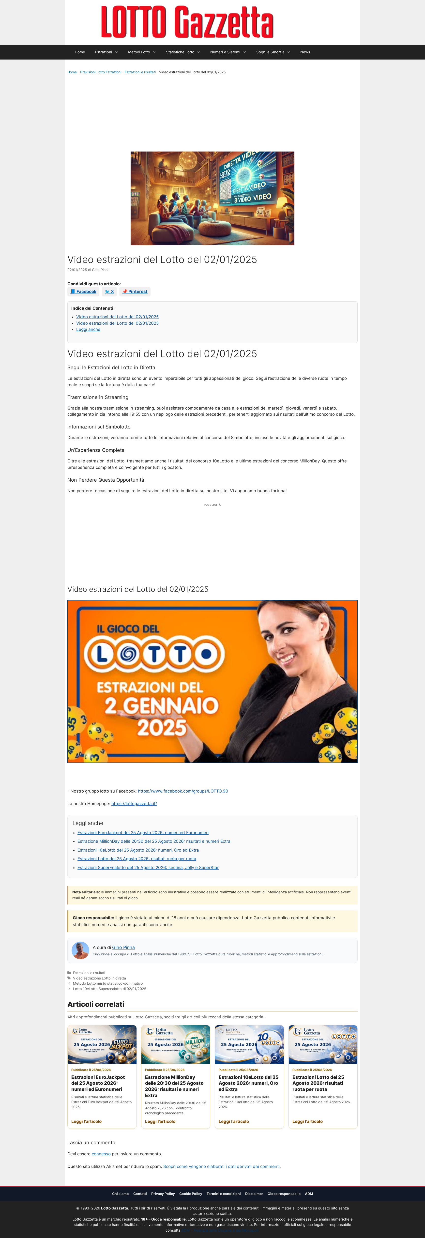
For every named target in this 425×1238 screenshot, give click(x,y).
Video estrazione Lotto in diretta (99, 978)
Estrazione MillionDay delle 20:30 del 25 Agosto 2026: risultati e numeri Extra (153, 841)
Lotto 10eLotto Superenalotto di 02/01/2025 (109, 989)
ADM (309, 1194)
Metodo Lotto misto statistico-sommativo (108, 983)
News (305, 52)
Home (80, 52)
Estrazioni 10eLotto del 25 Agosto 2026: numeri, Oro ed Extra (138, 850)
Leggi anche (88, 329)
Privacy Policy (163, 1194)
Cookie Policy (190, 1194)
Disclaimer (254, 1194)
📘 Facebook (83, 291)
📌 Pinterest (135, 291)
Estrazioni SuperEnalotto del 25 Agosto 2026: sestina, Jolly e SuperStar (148, 867)
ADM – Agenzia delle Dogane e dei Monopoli (219, 1230)
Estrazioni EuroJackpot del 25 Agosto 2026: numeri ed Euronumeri (143, 832)
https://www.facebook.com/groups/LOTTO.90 (183, 791)
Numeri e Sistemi (225, 52)
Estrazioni (103, 52)
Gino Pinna (123, 947)
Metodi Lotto (139, 52)
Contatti (140, 1194)
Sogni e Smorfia (270, 52)
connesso (101, 1153)
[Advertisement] (212, 114)
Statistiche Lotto (180, 52)
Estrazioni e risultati (140, 72)
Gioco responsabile (284, 1194)
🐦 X (109, 291)
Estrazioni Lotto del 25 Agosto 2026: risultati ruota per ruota (136, 858)
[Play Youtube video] (212, 681)
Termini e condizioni (224, 1194)
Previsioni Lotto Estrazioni (100, 72)
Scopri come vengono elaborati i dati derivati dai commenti (221, 1166)
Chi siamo (120, 1194)
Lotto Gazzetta (302, 22)
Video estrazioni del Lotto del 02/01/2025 (117, 316)
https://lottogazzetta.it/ (134, 803)
